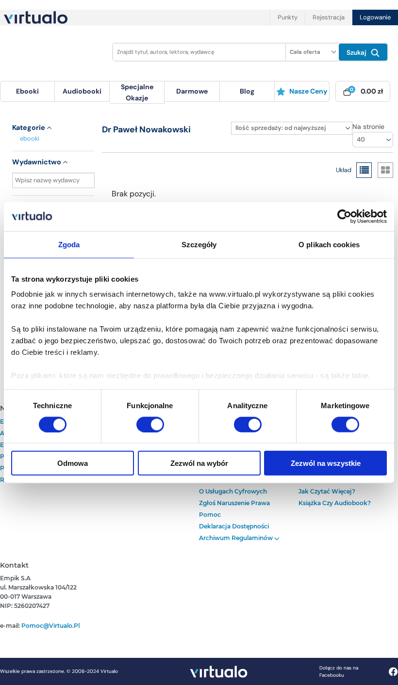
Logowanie (375, 17)
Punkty (288, 17)
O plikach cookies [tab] (329, 244)
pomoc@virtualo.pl (50, 625)
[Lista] (364, 170)
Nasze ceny (308, 91)
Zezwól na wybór (199, 463)
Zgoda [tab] (69, 244)
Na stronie (368, 126)
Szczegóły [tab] (199, 244)
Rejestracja (329, 17)
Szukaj (357, 52)
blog (247, 91)
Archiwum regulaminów (236, 538)
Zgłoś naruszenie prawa (234, 503)
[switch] (150, 424)
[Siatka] (385, 170)
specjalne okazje (137, 92)
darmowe (192, 91)
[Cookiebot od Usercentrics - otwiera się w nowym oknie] (344, 216)
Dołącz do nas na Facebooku (338, 671)
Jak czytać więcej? (326, 491)
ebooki (29, 138)
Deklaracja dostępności (234, 526)
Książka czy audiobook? (334, 503)
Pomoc (210, 514)
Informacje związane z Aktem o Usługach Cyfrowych (243, 485)
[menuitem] (27, 91)
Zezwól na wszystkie (326, 463)
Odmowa (72, 463)
